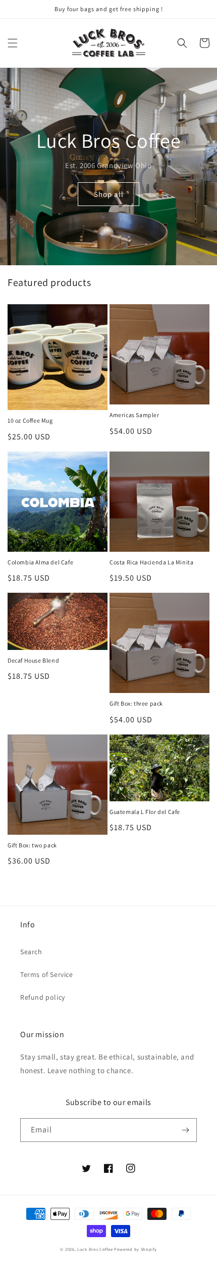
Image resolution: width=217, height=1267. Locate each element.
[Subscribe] (185, 1130)
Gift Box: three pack (136, 703)
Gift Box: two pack (32, 845)
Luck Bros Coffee (95, 1249)
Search (31, 951)
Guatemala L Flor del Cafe (145, 811)
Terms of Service (46, 974)
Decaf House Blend (33, 660)
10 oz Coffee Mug (30, 420)
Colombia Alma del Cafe (40, 562)
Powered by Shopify (135, 1249)
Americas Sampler (134, 415)
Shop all (109, 194)
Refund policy (42, 997)
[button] (13, 43)
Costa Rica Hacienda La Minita (151, 562)
